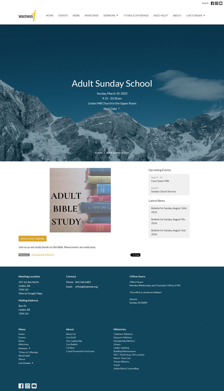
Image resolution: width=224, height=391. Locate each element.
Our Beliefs (72, 344)
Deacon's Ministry (123, 337)
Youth (117, 365)
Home (49, 15)
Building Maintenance (125, 351)
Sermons (109, 15)
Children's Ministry (123, 334)
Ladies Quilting (121, 347)
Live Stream (194, 15)
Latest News (157, 200)
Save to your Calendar (32, 238)
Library (117, 344)
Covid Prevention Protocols (80, 351)
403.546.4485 (83, 282)
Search (205, 3)
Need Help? (160, 15)
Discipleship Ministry (42, 254)
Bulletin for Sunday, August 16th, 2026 (169, 210)
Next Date (110, 108)
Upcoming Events (160, 170)
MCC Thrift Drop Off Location (129, 354)
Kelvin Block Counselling (126, 368)
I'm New (70, 347)
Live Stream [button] (25, 363)
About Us (71, 334)
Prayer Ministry (121, 361)
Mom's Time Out (122, 358)
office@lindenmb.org (86, 286)
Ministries (92, 15)
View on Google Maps (30, 293)
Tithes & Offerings (136, 15)
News (76, 15)
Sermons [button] (23, 348)
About (177, 15)
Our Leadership (74, 340)
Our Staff (71, 337)
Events (63, 15)
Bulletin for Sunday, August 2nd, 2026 (168, 232)
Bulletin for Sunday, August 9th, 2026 (168, 221)
